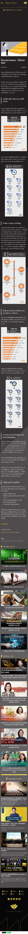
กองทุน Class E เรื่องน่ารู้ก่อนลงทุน (14, 651)
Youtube (12, 532)
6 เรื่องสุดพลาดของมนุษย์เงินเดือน (14, 608)
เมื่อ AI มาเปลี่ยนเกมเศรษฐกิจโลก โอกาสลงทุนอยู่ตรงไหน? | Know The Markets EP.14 (14, 770)
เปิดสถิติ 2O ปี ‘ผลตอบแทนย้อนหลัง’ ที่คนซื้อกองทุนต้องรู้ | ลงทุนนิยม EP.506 (14, 724)
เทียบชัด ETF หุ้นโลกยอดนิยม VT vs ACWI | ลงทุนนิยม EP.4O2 (14, 746)
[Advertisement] (14, 27)
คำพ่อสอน (22, 891)
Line (8, 532)
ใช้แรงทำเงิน (20, 541)
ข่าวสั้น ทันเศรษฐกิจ (5, 541)
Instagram (17, 532)
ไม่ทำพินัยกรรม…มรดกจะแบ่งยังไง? (14, 587)
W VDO (5, 894)
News (13, 894)
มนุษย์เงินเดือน (13, 541)
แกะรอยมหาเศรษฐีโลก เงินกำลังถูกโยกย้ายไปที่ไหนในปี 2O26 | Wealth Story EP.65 (14, 676)
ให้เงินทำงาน (14, 891)
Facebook (3, 532)
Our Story (22, 894)
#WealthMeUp (4, 524)
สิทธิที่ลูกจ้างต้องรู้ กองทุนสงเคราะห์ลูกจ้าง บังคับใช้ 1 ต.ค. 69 (14, 629)
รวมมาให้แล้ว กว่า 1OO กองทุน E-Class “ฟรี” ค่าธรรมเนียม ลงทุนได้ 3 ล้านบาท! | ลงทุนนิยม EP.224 (14, 700)
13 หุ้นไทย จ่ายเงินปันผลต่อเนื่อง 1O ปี (14, 566)
